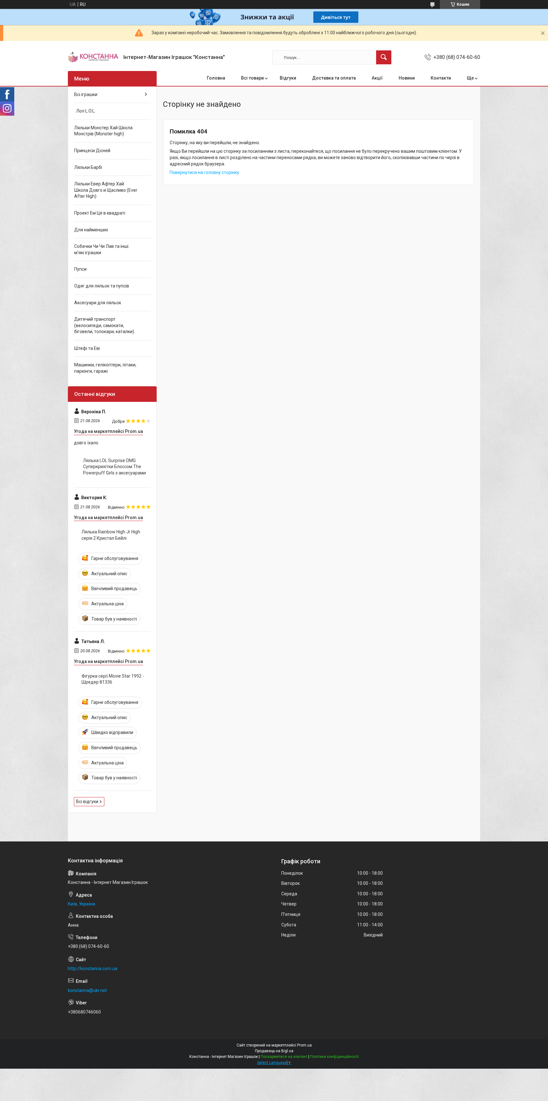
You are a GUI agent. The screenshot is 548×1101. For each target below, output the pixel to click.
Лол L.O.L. (84, 110)
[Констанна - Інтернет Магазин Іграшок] (93, 57)
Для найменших (91, 229)
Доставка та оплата (334, 77)
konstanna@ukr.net (87, 990)
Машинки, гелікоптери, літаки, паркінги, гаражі (105, 368)
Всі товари (252, 77)
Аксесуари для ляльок (97, 302)
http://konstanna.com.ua (92, 968)
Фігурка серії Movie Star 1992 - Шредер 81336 (113, 679)
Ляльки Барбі (88, 167)
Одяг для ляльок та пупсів (101, 285)
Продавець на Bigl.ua (274, 1051)
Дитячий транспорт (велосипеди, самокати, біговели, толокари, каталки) (104, 325)
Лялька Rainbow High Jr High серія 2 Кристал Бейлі (111, 535)
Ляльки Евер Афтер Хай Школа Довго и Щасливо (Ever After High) (105, 190)
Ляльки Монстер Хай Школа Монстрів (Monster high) (103, 131)
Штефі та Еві (87, 348)
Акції (377, 77)
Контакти (441, 77)
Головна (216, 77)
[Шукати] (383, 57)
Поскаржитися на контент (284, 1056)
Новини (407, 77)
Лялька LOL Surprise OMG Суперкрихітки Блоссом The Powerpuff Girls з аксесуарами (114, 466)
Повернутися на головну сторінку (204, 172)
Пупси (80, 269)
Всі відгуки (87, 801)
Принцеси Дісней (92, 150)
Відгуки (288, 77)
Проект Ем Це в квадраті (99, 213)
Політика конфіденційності (334, 1056)
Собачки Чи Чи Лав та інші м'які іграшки (101, 249)
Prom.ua (304, 1045)
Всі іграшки (85, 94)
